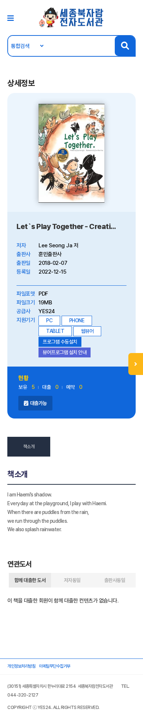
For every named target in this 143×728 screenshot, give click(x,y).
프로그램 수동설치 (60, 342)
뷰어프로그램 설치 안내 (65, 352)
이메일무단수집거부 (54, 666)
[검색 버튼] (125, 46)
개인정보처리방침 (21, 666)
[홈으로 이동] (71, 17)
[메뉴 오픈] (135, 364)
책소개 (29, 446)
